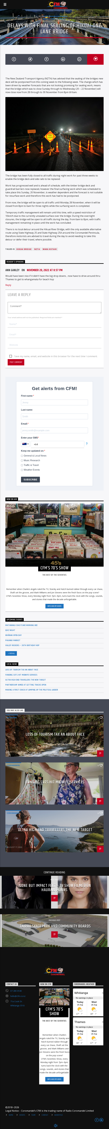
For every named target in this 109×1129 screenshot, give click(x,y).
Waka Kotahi (50, 249)
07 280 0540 (16, 990)
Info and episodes (54, 606)
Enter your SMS (29, 438)
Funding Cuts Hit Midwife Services (21, 675)
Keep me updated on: (32, 451)
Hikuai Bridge (24, 249)
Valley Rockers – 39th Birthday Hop (22, 645)
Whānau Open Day (13, 635)
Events (22, 1115)
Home (11, 1115)
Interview (12, 717)
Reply (8, 285)
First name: (27, 396)
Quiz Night (10, 630)
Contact (45, 1115)
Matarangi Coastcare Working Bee (21, 625)
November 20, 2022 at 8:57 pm (45, 270)
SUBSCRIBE (30, 479)
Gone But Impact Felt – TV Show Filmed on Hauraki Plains (55, 888)
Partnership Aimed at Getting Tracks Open (25, 684)
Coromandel (13, 765)
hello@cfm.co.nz (17, 996)
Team (33, 1115)
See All (12, 653)
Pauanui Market (12, 640)
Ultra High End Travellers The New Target (25, 680)
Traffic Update (58, 19)
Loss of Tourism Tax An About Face (21, 669)
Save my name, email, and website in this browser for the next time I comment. (56, 356)
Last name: (27, 410)
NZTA (37, 249)
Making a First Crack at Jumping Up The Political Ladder (31, 689)
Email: (24, 424)
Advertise (58, 1115)
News (45, 19)
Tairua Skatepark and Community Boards (55, 926)
